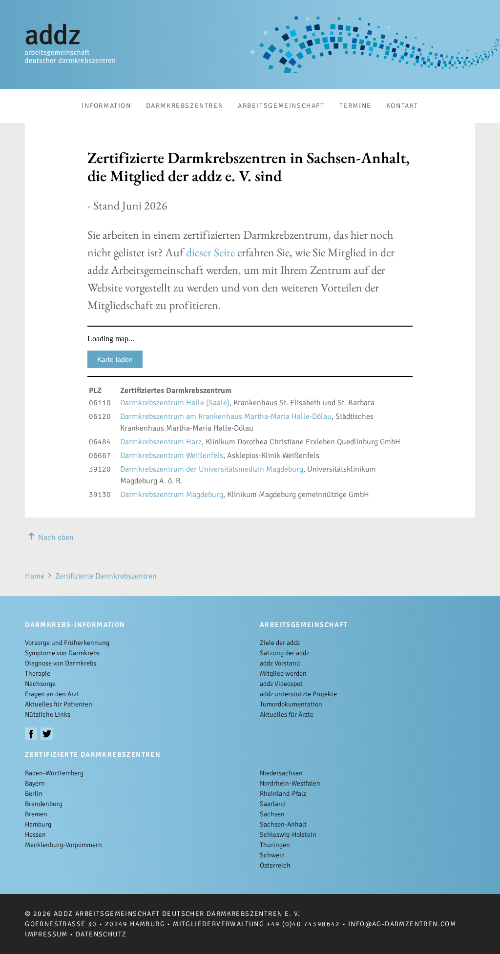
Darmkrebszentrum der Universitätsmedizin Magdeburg (211, 469)
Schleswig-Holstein (288, 834)
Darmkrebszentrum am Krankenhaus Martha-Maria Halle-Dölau (226, 416)
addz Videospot (281, 684)
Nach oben (56, 537)
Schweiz (272, 855)
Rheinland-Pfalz (283, 793)
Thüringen (275, 845)
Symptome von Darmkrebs (62, 653)
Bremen (36, 814)
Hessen (35, 834)
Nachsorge (40, 684)
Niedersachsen (281, 773)
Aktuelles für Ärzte (286, 714)
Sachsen (272, 814)
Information (106, 106)
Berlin (33, 793)
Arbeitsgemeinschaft (281, 106)
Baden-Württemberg (54, 773)
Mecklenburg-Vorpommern (63, 845)
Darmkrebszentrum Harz (161, 442)
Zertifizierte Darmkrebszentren (106, 576)
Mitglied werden (283, 673)
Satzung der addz (284, 653)
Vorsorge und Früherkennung (67, 643)
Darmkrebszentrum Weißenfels (171, 455)
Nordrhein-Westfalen (290, 783)
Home (34, 576)
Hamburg (38, 824)
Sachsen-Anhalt (283, 824)
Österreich (275, 865)
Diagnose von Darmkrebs (60, 663)
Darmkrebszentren (185, 106)
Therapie (37, 673)
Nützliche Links (47, 714)
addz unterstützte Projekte (298, 694)
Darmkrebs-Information (75, 625)
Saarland (273, 804)
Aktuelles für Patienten (58, 704)
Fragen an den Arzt (52, 694)
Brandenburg (43, 804)
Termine (355, 106)
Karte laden (115, 359)
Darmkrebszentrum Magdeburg (171, 494)
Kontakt (402, 106)
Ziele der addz (280, 643)
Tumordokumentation (291, 704)
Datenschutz (101, 934)
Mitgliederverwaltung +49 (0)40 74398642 (256, 924)
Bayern (35, 783)
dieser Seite (210, 252)
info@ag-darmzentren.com (402, 924)
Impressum (46, 934)
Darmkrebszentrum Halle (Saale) (174, 403)
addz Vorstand (280, 663)
